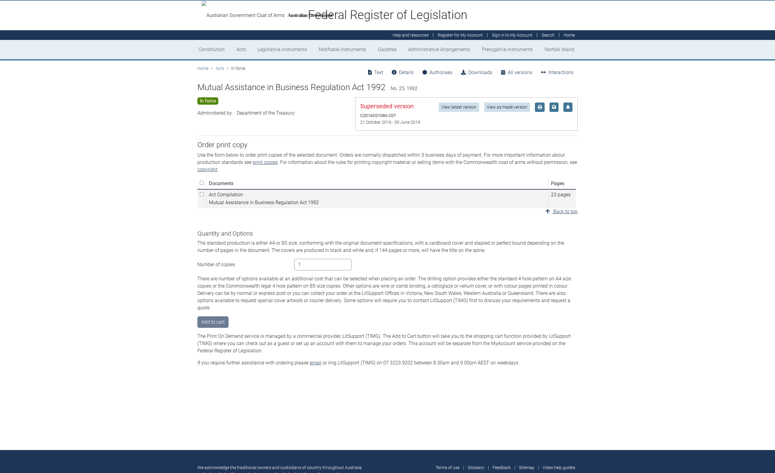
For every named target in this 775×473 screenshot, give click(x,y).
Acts (241, 49)
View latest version (459, 107)
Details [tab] (406, 72)
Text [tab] (378, 72)
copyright (207, 169)
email (316, 363)
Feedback (502, 467)
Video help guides (558, 467)
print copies (265, 162)
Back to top (565, 211)
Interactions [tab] (560, 72)
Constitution (212, 49)
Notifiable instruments (342, 49)
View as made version (507, 107)
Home (203, 68)
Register (460, 35)
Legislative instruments (282, 49)
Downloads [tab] (480, 72)
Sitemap (526, 467)
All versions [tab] (520, 72)
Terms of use (448, 467)
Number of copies (216, 264)
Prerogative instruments (507, 49)
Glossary (476, 467)
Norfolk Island (559, 49)
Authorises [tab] (441, 72)
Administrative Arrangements (439, 49)
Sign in (512, 35)
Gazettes (387, 49)
